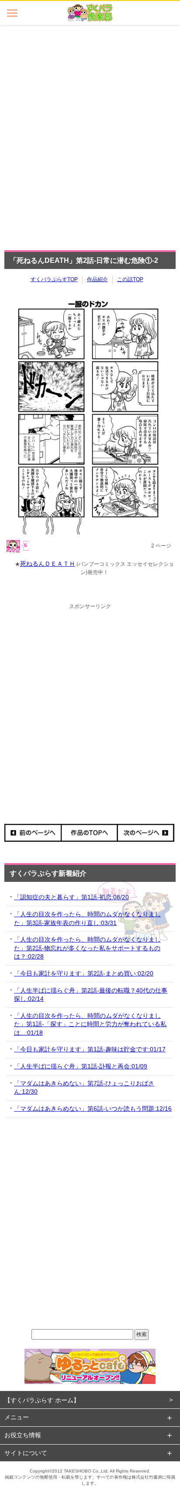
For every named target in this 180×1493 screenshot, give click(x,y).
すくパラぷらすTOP (54, 279)
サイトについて (25, 1452)
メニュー (16, 1417)
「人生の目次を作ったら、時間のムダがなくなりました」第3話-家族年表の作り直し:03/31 (87, 918)
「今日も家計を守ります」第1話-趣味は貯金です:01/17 (90, 1049)
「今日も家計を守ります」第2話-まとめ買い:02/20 (83, 973)
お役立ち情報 (22, 1435)
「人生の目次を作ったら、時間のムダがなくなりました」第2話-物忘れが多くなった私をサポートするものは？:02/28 (87, 948)
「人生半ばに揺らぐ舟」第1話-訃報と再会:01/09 (80, 1066)
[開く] (12, 13)
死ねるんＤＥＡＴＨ (47, 563)
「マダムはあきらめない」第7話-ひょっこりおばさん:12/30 (84, 1087)
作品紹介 (97, 279)
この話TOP (130, 279)
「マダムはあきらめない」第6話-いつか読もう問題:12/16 (93, 1108)
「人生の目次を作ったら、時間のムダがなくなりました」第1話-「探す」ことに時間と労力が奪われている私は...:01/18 (90, 1024)
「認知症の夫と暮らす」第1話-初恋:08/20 (71, 897)
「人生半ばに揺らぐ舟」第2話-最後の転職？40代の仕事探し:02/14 (90, 995)
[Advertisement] (90, 135)
